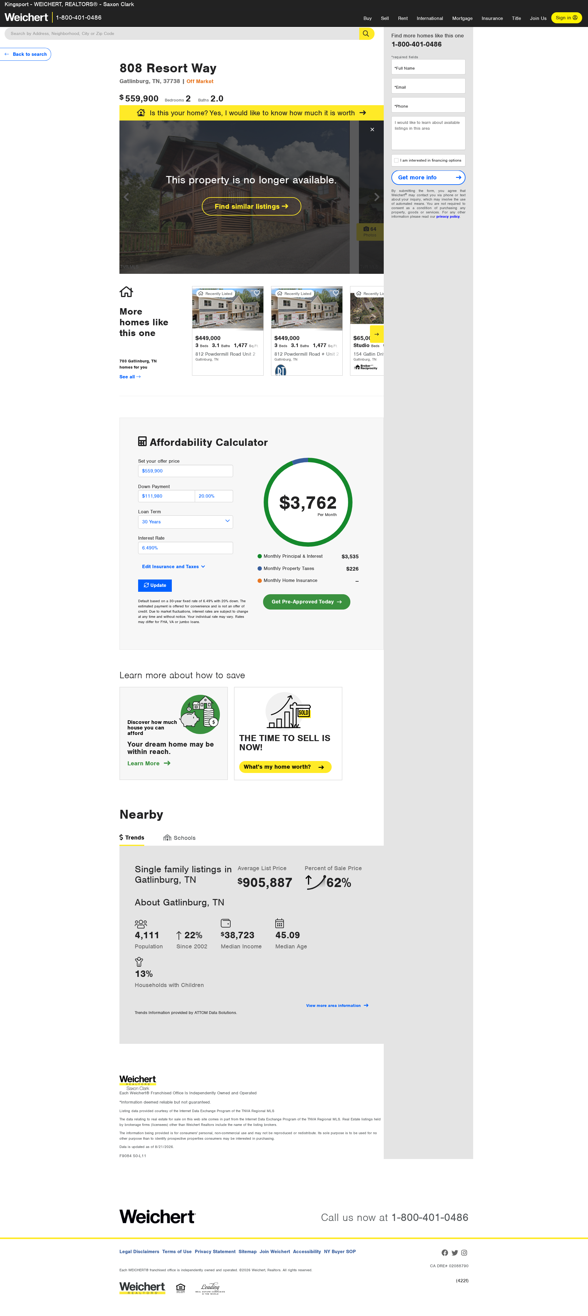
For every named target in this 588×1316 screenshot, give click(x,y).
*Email (400, 87)
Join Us (538, 18)
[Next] (377, 334)
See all (127, 377)
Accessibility (307, 1252)
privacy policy (448, 216)
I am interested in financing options (430, 161)
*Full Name (404, 68)
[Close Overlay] (372, 130)
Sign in (564, 18)
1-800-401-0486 (79, 17)
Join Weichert (275, 1252)
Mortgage (462, 18)
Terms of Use (177, 1252)
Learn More (148, 763)
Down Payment (154, 487)
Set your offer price (158, 461)
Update (158, 585)
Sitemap (248, 1252)
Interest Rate (151, 538)
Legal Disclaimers (139, 1252)
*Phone (401, 106)
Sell (385, 18)
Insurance (492, 18)
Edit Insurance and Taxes (170, 567)
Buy (368, 18)
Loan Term (149, 512)
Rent (403, 18)
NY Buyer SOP (340, 1252)
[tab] (131, 839)
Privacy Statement (215, 1252)
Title (516, 18)
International (430, 18)
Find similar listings (248, 206)
